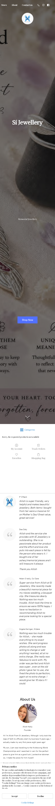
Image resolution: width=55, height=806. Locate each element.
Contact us (27, 5)
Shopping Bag (38, 458)
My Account (16, 448)
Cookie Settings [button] (27, 802)
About (14, 5)
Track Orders (38, 448)
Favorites (16, 458)
